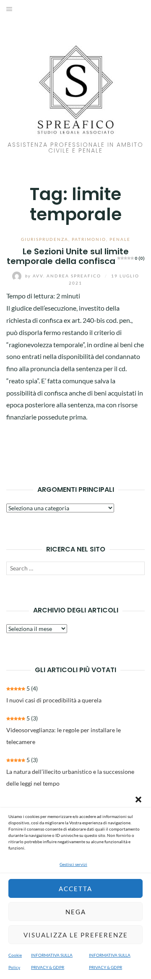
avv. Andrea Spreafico (64, 275)
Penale (119, 239)
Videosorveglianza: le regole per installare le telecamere (63, 735)
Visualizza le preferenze (75, 935)
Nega (75, 912)
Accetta (75, 888)
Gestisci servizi (73, 864)
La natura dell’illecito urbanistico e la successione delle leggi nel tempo (70, 777)
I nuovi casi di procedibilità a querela (54, 700)
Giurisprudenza (44, 239)
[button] (138, 799)
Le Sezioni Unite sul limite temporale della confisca (76, 256)
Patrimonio (89, 239)
